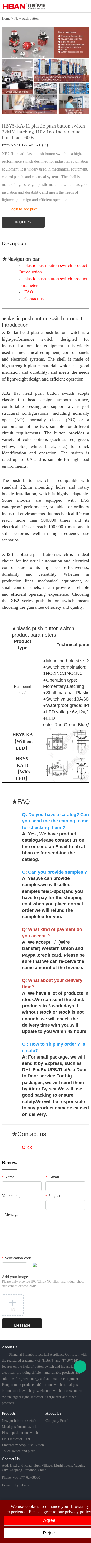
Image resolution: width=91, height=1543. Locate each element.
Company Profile (58, 1421)
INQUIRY (23, 222)
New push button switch (19, 1421)
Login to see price (23, 209)
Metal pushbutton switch (19, 1427)
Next (83, 70)
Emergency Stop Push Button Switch (23, 1445)
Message (10, 1214)
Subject (53, 1196)
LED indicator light (16, 1439)
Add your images (43, 1281)
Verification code (17, 1258)
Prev (8, 70)
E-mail (52, 1177)
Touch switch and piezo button (18, 1451)
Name (8, 1177)
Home (6, 18)
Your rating (11, 1196)
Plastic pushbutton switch (20, 1433)
